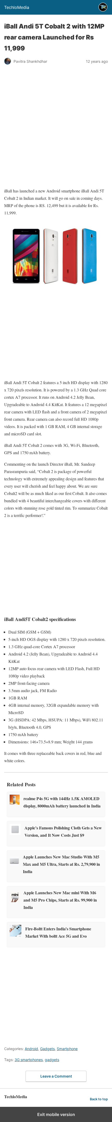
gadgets (52, 1059)
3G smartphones (29, 1059)
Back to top (99, 1099)
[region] (56, 113)
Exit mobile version (56, 1114)
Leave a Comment (56, 1076)
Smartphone (67, 1048)
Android (31, 1048)
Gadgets (47, 1048)
